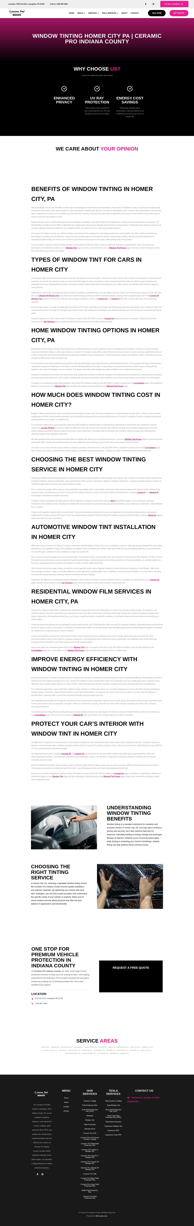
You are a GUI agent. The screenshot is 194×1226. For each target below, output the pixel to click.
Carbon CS (102, 299)
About (124, 13)
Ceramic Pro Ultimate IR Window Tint (90, 1168)
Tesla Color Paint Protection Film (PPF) (113, 1116)
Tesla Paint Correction (113, 1122)
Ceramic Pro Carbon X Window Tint (89, 1150)
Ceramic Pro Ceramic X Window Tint (90, 1156)
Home (66, 1098)
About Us (152, 515)
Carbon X (115, 299)
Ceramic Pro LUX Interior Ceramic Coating (89, 1138)
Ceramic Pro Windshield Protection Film (90, 1144)
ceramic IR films (47, 428)
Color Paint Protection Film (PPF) (90, 1110)
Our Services (49, 322)
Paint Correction (90, 1124)
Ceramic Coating (90, 1101)
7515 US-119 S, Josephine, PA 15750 (145, 1098)
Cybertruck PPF (113, 1130)
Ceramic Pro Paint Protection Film (90, 1197)
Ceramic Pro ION (89, 1133)
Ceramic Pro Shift (89, 1174)
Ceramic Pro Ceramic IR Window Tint (90, 1162)
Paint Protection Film (89, 1105)
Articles (66, 1111)
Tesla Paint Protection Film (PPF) (113, 1110)
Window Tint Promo (117, 248)
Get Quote (179, 13)
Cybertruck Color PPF (113, 1135)
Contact (135, 13)
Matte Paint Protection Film (90, 1191)
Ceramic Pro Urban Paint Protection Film (90, 1185)
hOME (71, 13)
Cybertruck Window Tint (113, 1126)
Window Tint (71, 248)
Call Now (157, 13)
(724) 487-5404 (41, 1003)
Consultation (138, 383)
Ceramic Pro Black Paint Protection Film (90, 1179)
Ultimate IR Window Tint (49, 296)
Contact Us (109, 318)
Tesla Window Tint (113, 1105)
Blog (113, 501)
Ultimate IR (154, 492)
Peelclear (89, 1116)
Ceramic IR (66, 754)
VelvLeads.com (101, 1216)
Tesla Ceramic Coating (113, 1101)
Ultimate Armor (89, 1129)
